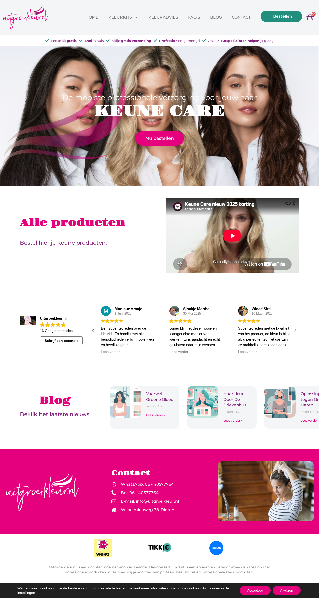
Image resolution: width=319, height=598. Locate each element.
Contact (241, 17)
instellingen (26, 593)
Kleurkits (120, 17)
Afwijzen (286, 590)
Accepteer (255, 590)
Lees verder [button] (108, 352)
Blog (216, 17)
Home (91, 17)
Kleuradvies (163, 17)
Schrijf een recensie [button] (61, 341)
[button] (295, 330)
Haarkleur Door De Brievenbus (235, 399)
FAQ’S (194, 17)
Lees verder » (155, 415)
